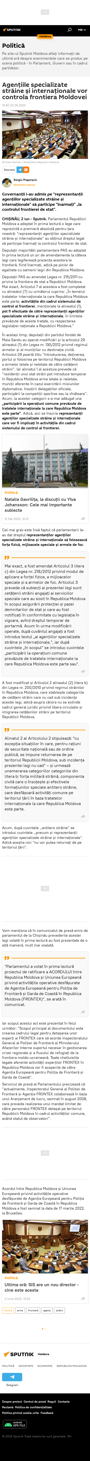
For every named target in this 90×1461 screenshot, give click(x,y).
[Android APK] (15, 1424)
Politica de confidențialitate (33, 1407)
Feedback (47, 1413)
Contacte (64, 1401)
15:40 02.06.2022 (14, 105)
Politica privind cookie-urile (20, 1413)
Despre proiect (12, 1401)
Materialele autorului (24, 184)
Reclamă (7, 1407)
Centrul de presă (35, 1401)
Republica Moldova (72, 1366)
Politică (11, 492)
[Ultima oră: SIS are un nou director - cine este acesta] (45, 1246)
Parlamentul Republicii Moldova (41, 162)
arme (20, 1310)
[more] (83, 518)
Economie (45, 1366)
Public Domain (13, 162)
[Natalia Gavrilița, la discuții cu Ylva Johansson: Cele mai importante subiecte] (45, 461)
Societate (26, 1366)
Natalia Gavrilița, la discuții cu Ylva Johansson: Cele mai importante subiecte (40, 504)
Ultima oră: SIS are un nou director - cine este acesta (42, 1287)
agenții (47, 1310)
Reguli (52, 1401)
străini (59, 1310)
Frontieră (33, 1310)
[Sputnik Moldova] (12, 31)
